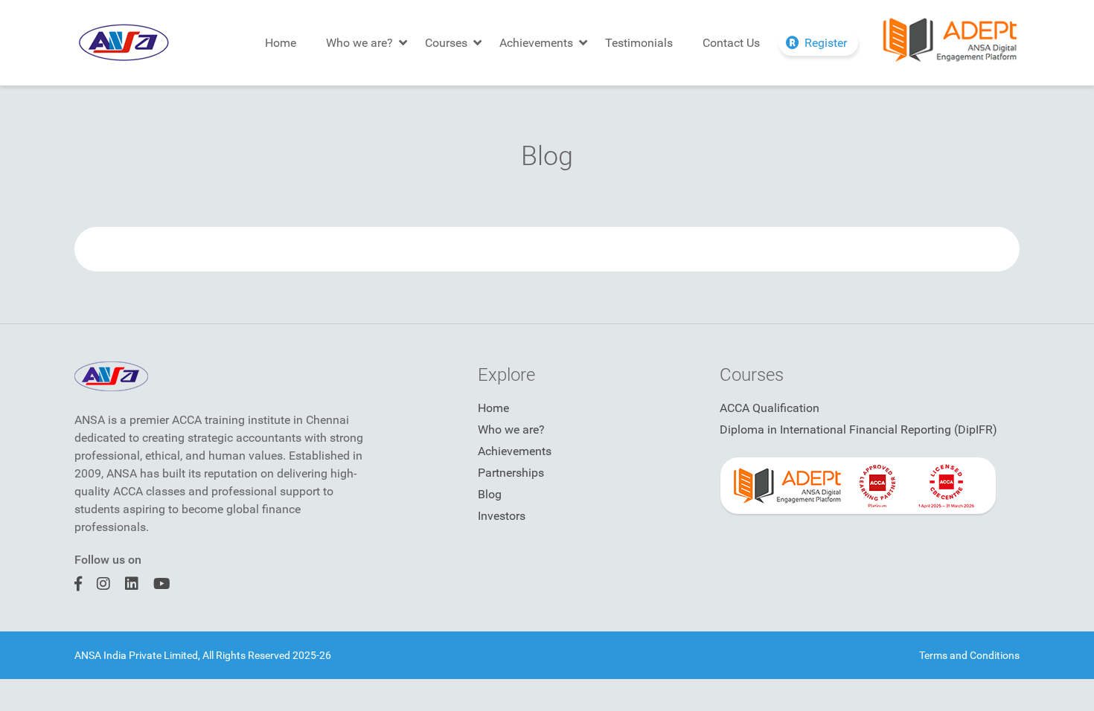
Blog (490, 494)
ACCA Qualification (769, 408)
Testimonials (639, 43)
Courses (446, 43)
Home (280, 43)
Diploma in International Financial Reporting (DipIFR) (858, 429)
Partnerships (511, 473)
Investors (501, 516)
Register (825, 43)
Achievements (536, 43)
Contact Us (731, 43)
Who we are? (359, 43)
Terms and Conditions (969, 655)
